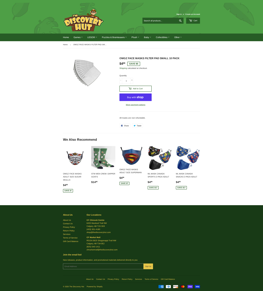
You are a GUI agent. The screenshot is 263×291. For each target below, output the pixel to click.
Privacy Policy (69, 227)
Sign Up (148, 266)
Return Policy (69, 231)
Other (177, 37)
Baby (147, 37)
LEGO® (91, 37)
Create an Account (192, 14)
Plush (135, 37)
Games (77, 37)
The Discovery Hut (76, 287)
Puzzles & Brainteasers (113, 37)
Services (66, 234)
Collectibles (162, 37)
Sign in (179, 14)
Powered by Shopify (95, 287)
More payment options (135, 105)
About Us (67, 220)
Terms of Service (70, 238)
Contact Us (68, 223)
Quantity (123, 75)
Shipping (123, 68)
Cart (195, 20)
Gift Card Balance (70, 241)
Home (66, 37)
